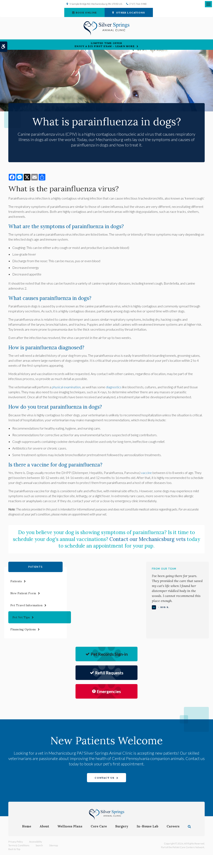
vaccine (146, 473)
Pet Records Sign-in (109, 654)
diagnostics (113, 387)
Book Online (86, 12)
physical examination (66, 387)
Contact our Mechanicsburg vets (147, 539)
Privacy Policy (15, 841)
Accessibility (35, 841)
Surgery (121, 826)
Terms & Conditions (18, 845)
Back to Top (14, 849)
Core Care (99, 826)
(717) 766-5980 (138, 3)
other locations (130, 12)
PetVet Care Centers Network (188, 847)
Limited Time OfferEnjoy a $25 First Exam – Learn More (105, 44)
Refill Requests (109, 672)
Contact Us (104, 777)
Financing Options (23, 629)
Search (39, 845)
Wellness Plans (69, 826)
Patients (16, 581)
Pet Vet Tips (21, 617)
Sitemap (53, 845)
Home (26, 826)
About (44, 826)
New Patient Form (23, 593)
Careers (173, 826)
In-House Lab (147, 826)
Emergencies (109, 691)
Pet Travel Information (26, 605)
